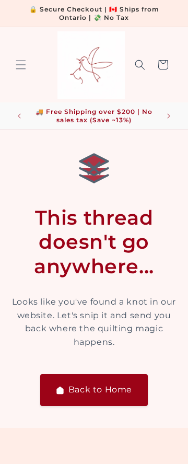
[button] (20, 64)
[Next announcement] (168, 116)
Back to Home (100, 390)
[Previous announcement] (19, 116)
